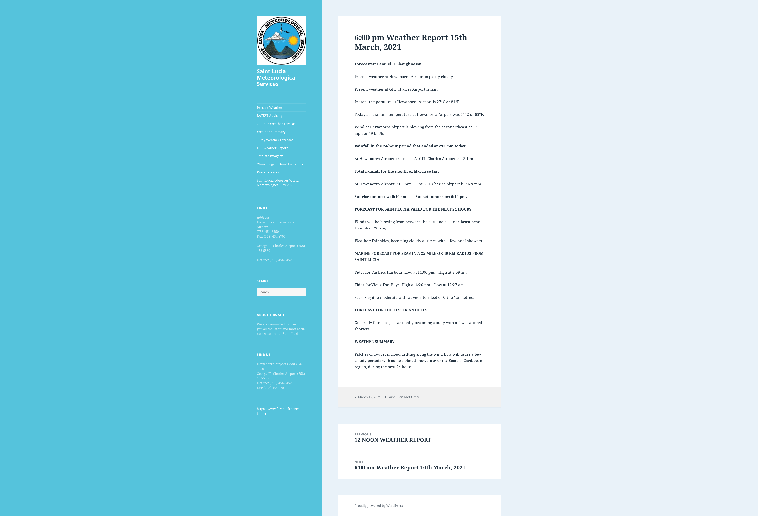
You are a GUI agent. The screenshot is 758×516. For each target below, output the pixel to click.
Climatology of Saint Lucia (276, 164)
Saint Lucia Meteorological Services (277, 77)
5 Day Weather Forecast (275, 140)
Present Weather (269, 107)
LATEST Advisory (270, 115)
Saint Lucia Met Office (403, 397)
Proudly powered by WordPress (379, 505)
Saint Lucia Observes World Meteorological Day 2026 (278, 182)
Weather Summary (271, 132)
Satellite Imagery (270, 156)
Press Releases (268, 172)
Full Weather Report (272, 148)
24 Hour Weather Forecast (276, 124)
